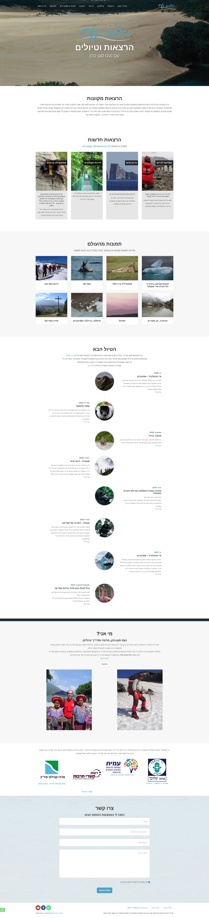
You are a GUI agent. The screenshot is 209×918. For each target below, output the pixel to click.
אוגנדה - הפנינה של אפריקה (76, 523)
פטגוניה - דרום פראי (80, 461)
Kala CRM (58, 913)
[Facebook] (43, 907)
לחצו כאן (91, 365)
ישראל (122, 320)
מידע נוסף (71, 355)
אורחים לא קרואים (56, 162)
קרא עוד (158, 392)
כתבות (105, 664)
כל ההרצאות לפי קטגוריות (96, 146)
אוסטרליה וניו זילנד (122, 283)
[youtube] (38, 907)
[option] (157, 767)
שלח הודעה (104, 890)
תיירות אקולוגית (93, 162)
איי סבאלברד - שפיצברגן (149, 376)
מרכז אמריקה (51, 320)
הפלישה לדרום (164, 162)
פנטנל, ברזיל (155, 435)
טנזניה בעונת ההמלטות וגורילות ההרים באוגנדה (142, 492)
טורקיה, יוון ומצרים (158, 320)
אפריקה (87, 283)
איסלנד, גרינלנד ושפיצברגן (87, 320)
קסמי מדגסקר (83, 406)
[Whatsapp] (48, 907)
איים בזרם (131, 162)
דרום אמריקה (51, 283)
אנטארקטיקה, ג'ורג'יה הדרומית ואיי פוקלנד (157, 285)
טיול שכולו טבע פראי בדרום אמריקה (72, 588)
